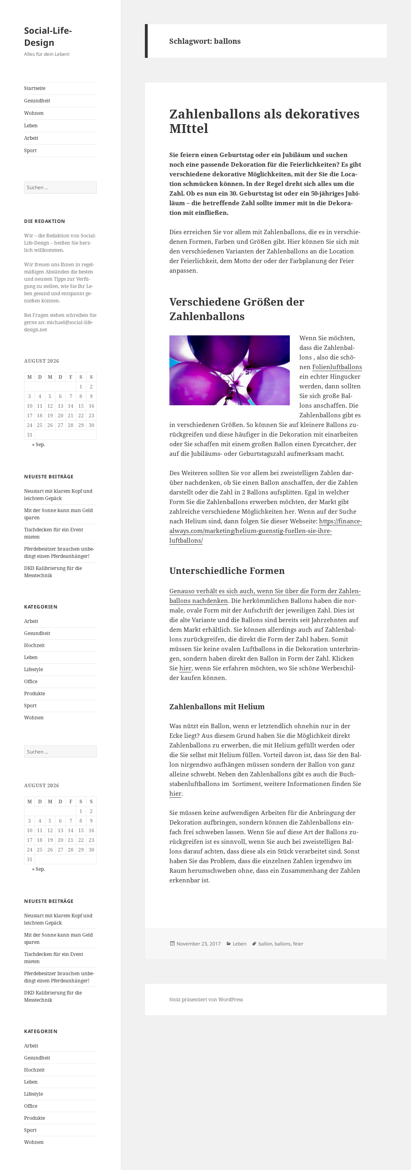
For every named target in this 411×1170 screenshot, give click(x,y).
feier (298, 943)
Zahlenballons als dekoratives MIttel (264, 121)
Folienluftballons (337, 367)
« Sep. (38, 444)
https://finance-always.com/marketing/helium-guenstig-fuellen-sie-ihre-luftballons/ (265, 530)
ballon (265, 943)
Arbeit (31, 138)
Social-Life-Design (48, 36)
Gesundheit (37, 100)
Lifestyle (33, 669)
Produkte (34, 693)
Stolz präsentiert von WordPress (206, 999)
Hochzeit (34, 645)
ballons (283, 943)
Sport (30, 150)
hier (185, 668)
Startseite (34, 88)
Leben (31, 125)
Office (30, 681)
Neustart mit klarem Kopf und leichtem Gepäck (58, 495)
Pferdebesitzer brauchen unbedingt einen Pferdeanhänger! (59, 552)
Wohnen (34, 113)
